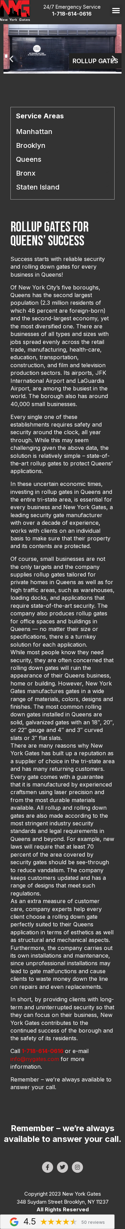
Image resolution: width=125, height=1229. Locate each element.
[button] (116, 10)
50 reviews (93, 1222)
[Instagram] (77, 1167)
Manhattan (34, 131)
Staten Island (37, 187)
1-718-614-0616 (43, 1050)
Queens (28, 159)
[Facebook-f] (47, 1167)
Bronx (25, 173)
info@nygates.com (34, 1058)
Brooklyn (30, 145)
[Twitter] (62, 1167)
